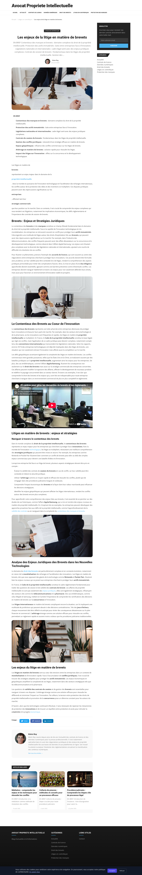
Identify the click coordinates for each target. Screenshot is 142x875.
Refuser (122, 871)
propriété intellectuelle (22, 179)
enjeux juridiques (49, 591)
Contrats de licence (34, 12)
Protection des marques (99, 12)
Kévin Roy (32, 734)
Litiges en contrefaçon (81, 12)
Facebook (37, 721)
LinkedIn (49, 721)
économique (35, 712)
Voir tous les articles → (35, 753)
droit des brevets (31, 571)
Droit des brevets (65, 12)
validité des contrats (19, 511)
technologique (35, 449)
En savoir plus (34, 872)
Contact (82, 839)
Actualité (23, 12)
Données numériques (50, 12)
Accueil (15, 12)
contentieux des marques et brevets (71, 511)
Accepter (112, 871)
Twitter (26, 721)
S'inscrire (113, 45)
